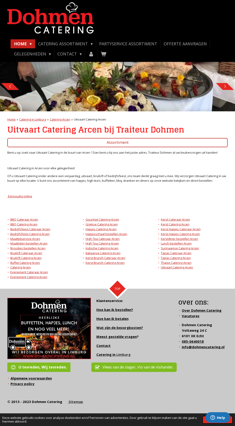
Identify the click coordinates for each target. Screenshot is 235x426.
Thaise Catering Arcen (176, 263)
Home (11, 119)
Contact (103, 345)
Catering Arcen (60, 119)
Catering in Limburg (32, 119)
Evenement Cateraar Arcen (29, 272)
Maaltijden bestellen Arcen (29, 243)
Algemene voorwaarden (31, 378)
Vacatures (190, 316)
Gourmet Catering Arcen (102, 219)
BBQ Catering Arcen (23, 224)
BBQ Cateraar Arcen (24, 219)
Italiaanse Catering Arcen (103, 253)
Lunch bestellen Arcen (176, 243)
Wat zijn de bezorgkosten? (119, 327)
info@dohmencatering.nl (203, 347)
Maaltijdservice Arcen (25, 239)
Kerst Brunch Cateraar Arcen (105, 258)
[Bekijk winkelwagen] (103, 53)
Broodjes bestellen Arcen (27, 248)
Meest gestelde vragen (116, 336)
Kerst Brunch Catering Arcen (105, 263)
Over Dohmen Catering (201, 310)
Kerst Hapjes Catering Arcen (180, 234)
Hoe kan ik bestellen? (114, 309)
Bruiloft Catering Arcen (26, 258)
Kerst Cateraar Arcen (175, 219)
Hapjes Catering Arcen (101, 229)
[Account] (91, 53)
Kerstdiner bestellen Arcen (179, 239)
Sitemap (75, 401)
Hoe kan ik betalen (112, 318)
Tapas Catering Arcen (176, 258)
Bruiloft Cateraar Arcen (26, 253)
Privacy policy (22, 383)
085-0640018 (193, 341)
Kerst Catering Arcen (175, 224)
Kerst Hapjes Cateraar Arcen (181, 229)
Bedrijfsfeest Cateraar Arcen (30, 229)
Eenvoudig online (19, 196)
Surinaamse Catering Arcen (180, 248)
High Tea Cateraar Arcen (103, 239)
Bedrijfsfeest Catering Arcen (30, 234)
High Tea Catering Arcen (102, 243)
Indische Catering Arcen (102, 248)
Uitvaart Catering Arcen (90, 119)
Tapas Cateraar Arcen (176, 253)
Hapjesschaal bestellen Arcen (106, 234)
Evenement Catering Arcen (28, 277)
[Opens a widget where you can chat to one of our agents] (217, 418)
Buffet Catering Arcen (25, 263)
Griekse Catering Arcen (102, 224)
